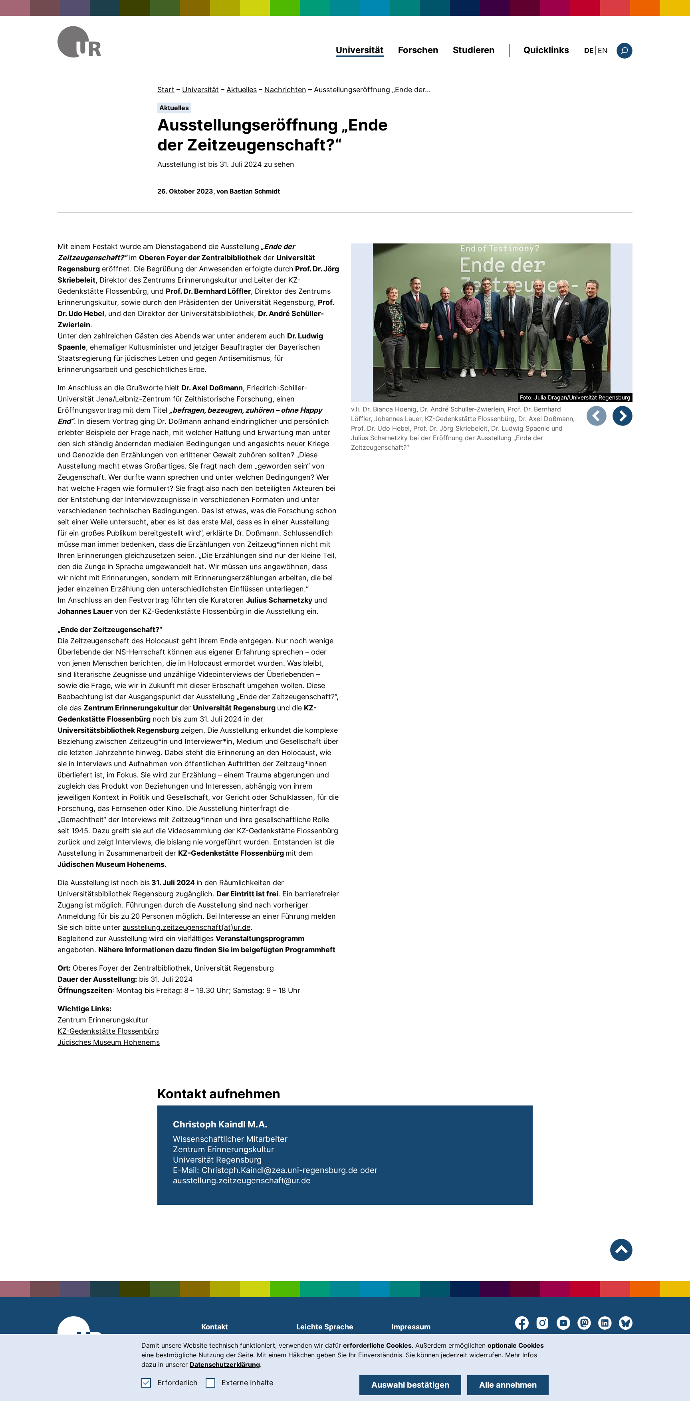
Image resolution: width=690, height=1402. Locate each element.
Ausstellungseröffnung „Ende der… (372, 89)
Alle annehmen (508, 1385)
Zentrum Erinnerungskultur (103, 1020)
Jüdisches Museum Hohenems (109, 1042)
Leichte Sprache (324, 1327)
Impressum (411, 1327)
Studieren (474, 50)
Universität (360, 50)
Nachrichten (285, 89)
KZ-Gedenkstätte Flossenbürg (108, 1031)
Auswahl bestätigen (410, 1385)
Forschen (418, 50)
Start (165, 89)
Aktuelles (241, 89)
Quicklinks (546, 50)
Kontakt (214, 1327)
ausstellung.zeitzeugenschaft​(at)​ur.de (186, 927)
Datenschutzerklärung (225, 1364)
